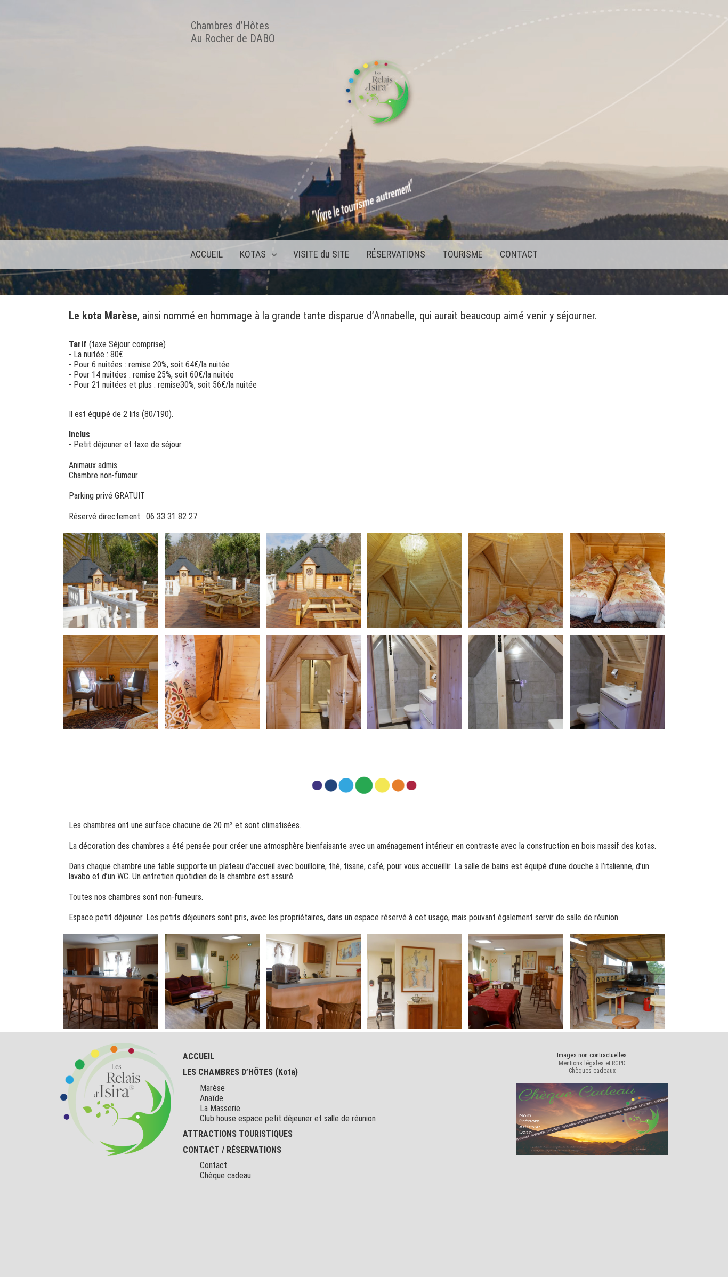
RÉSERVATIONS (396, 254)
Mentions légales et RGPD (592, 1063)
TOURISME (462, 254)
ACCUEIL (206, 254)
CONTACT (519, 254)
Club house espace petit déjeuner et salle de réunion (288, 1118)
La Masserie (220, 1108)
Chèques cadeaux (592, 1070)
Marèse (212, 1088)
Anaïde (211, 1098)
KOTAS (253, 254)
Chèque (212, 1175)
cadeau (238, 1175)
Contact (213, 1165)
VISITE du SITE (321, 254)
